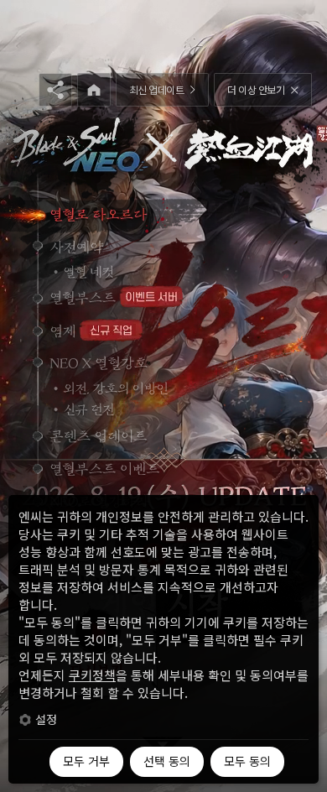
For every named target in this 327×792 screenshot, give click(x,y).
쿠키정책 (92, 675)
